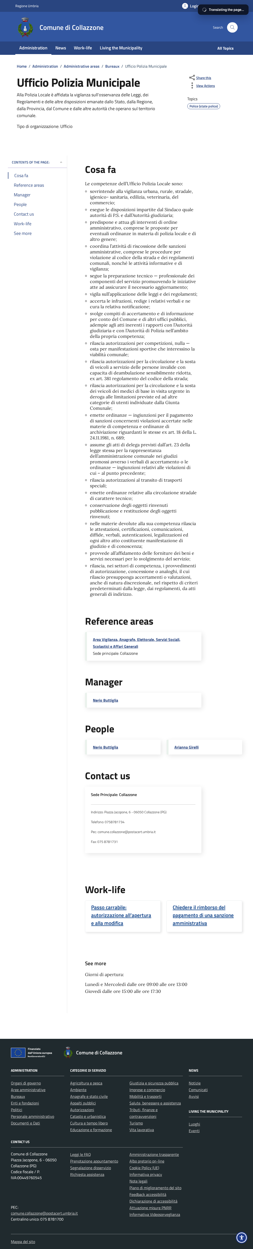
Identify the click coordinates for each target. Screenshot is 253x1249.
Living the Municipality (121, 47)
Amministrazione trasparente (154, 1154)
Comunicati (198, 1090)
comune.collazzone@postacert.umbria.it (44, 1213)
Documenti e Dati (25, 1123)
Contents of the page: (30, 162)
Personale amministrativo (32, 1116)
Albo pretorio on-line (146, 1161)
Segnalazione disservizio (90, 1168)
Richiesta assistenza (87, 1174)
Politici (16, 1110)
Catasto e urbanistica (88, 1116)
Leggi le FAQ (80, 1154)
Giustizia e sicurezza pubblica (153, 1083)
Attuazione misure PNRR (150, 1208)
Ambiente (78, 1090)
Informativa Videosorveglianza (154, 1214)
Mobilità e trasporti (145, 1096)
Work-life (83, 47)
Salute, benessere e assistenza (155, 1103)
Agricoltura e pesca (86, 1083)
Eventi (194, 1131)
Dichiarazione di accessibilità (153, 1201)
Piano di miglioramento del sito (155, 1188)
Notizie (195, 1083)
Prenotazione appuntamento (94, 1161)
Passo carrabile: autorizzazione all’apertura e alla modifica (121, 915)
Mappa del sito (23, 1242)
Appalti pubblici (83, 1103)
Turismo (136, 1123)
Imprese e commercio (147, 1090)
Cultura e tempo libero (89, 1123)
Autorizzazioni (82, 1110)
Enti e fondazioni (25, 1103)
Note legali (138, 1181)
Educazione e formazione (91, 1130)
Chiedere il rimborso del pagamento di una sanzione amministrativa (203, 915)
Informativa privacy (145, 1174)
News (60, 47)
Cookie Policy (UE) (144, 1168)
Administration (33, 47)
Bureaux (18, 1096)
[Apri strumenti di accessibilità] (242, 1238)
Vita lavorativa (141, 1130)
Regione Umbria (27, 5)
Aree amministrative (28, 1090)
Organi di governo (26, 1083)
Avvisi (194, 1096)
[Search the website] (232, 27)
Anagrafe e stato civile (89, 1096)
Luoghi (194, 1124)
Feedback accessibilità (147, 1194)
